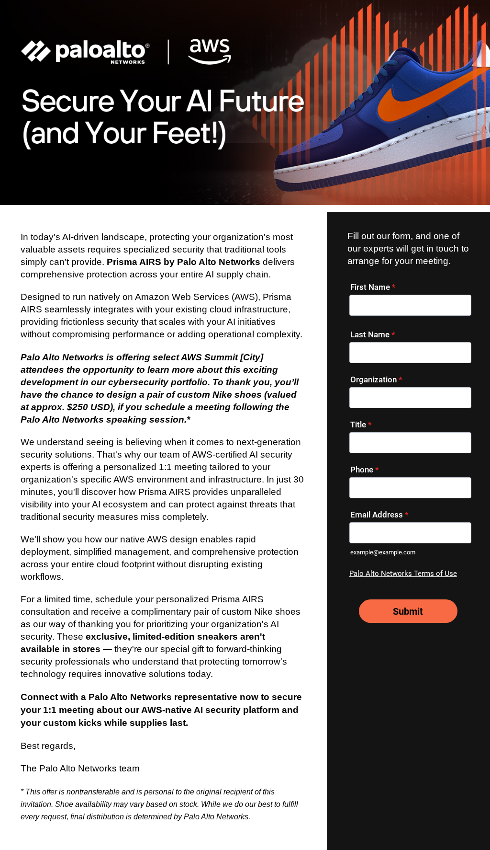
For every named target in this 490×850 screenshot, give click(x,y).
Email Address (379, 514)
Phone (364, 469)
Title (361, 424)
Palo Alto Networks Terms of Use (403, 573)
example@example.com (382, 552)
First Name (373, 287)
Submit (408, 611)
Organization (376, 379)
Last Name (372, 334)
